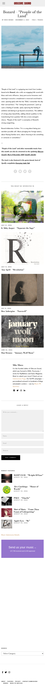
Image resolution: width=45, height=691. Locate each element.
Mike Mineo (8, 20)
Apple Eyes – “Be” (22, 520)
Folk (34, 20)
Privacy (18, 681)
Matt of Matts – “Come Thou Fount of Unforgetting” (26, 510)
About (3, 681)
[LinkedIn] (24, 390)
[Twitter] (25, 171)
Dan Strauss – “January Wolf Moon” (17, 352)
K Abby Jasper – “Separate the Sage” (18, 228)
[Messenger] (20, 171)
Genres (5, 683)
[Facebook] (15, 171)
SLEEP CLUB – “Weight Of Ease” (28, 475)
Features (10, 681)
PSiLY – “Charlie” (22, 498)
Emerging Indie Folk (23, 163)
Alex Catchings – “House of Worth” (26, 487)
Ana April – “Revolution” (12, 269)
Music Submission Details (10, 535)
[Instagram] (21, 390)
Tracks (40, 20)
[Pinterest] (29, 171)
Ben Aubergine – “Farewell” (14, 311)
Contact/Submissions (30, 681)
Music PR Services (16, 683)
